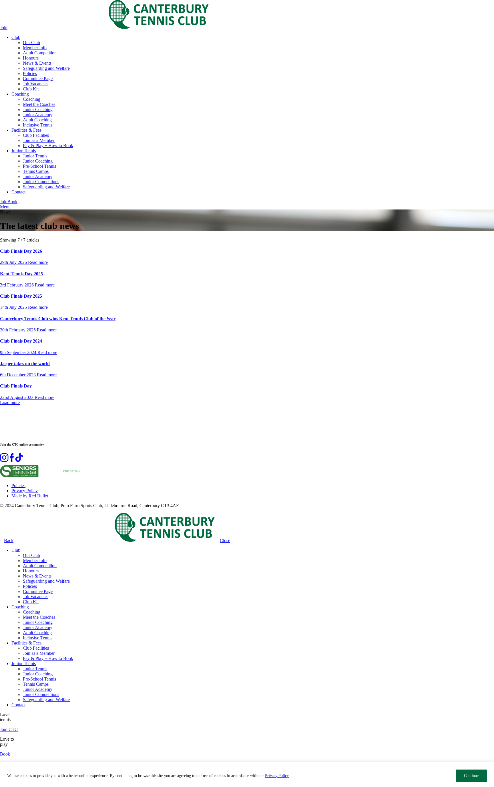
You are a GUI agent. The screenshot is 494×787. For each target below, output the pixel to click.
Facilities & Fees (26, 130)
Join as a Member (39, 140)
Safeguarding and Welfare (46, 68)
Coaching (20, 94)
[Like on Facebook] (12, 460)
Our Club (31, 42)
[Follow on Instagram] (4, 460)
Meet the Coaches (39, 104)
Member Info (35, 47)
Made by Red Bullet (29, 495)
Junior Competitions (41, 181)
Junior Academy (37, 114)
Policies (30, 73)
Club (15, 37)
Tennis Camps (36, 171)
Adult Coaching (37, 119)
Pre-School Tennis (39, 166)
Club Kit (31, 88)
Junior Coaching (38, 109)
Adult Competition (40, 52)
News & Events (37, 63)
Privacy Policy (277, 776)
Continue (471, 776)
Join (3, 27)
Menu (5, 206)
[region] (247, 774)
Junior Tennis (23, 150)
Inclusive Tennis (37, 124)
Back (8, 540)
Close (225, 540)
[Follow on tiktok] (19, 460)
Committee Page (38, 78)
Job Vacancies (35, 83)
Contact (18, 191)
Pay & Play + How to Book (48, 145)
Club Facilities (36, 135)
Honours (31, 58)
